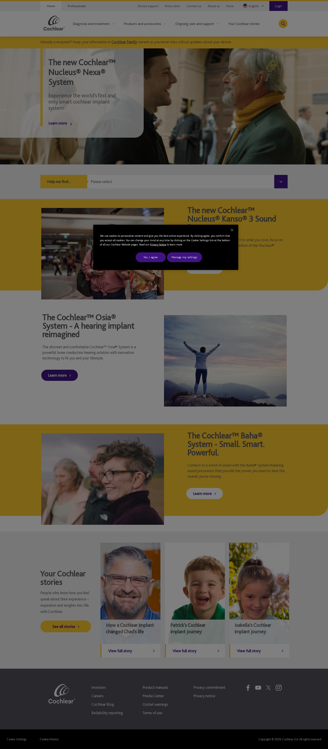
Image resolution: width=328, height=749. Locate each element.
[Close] (232, 230)
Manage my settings (184, 257)
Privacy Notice (158, 244)
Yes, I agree (150, 257)
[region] (165, 247)
